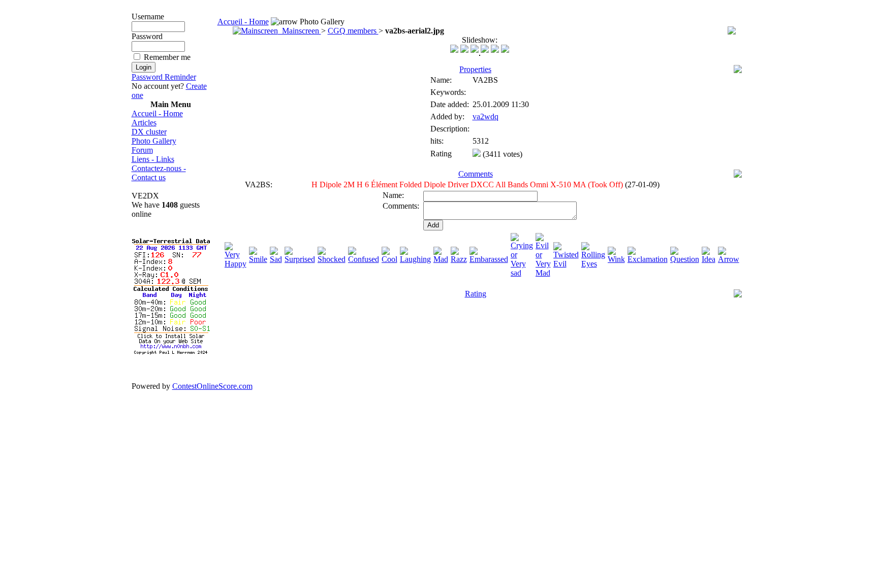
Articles (144, 122)
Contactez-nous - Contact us (159, 173)
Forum (142, 150)
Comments (475, 174)
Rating (475, 293)
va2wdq (485, 116)
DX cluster (149, 131)
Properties (475, 69)
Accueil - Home (157, 113)
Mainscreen (299, 30)
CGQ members (353, 30)
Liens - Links (153, 159)
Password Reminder (164, 77)
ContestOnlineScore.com (212, 386)
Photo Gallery (154, 141)
